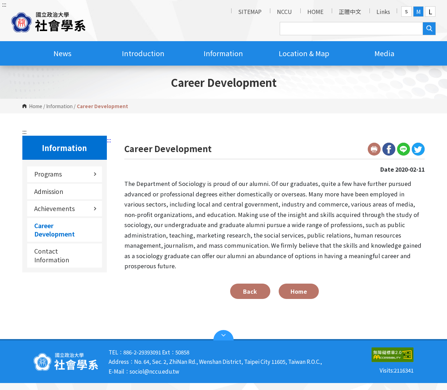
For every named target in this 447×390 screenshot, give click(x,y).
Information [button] (223, 53)
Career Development (54, 229)
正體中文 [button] (350, 11)
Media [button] (384, 53)
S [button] (406, 11)
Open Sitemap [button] (223, 335)
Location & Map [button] (304, 53)
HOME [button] (315, 11)
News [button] (62, 53)
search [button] (429, 28)
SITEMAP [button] (250, 11)
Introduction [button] (143, 53)
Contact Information (51, 255)
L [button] (430, 11)
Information (59, 106)
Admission (48, 191)
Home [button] (299, 291)
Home (35, 106)
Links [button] (383, 11)
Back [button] (250, 291)
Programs (48, 174)
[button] (48, 20)
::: (4, 4)
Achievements (54, 208)
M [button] (418, 11)
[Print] (374, 149)
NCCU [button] (284, 11)
